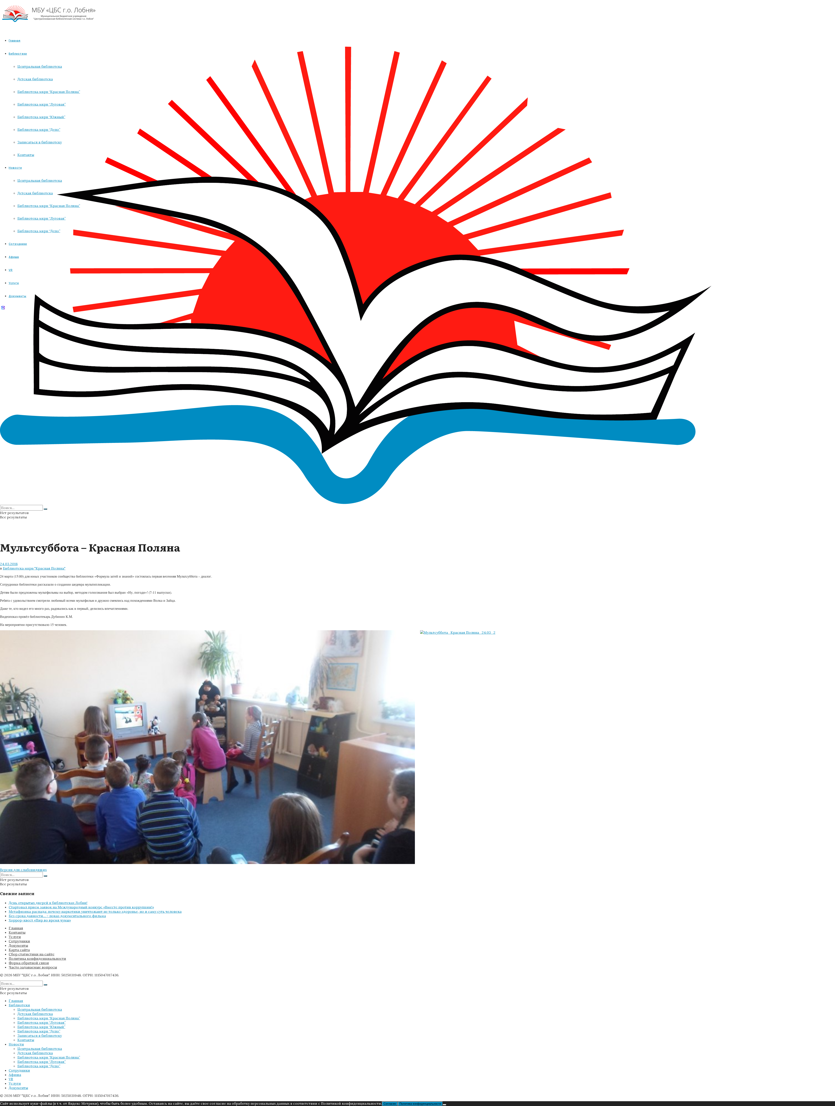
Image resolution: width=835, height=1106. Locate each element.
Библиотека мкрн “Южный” (41, 1027)
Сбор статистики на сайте (31, 954)
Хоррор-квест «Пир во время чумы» (40, 920)
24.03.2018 (9, 564)
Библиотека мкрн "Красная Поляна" (34, 568)
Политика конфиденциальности (37, 958)
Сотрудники (19, 941)
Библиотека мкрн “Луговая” (41, 1022)
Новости (16, 1044)
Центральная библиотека (39, 1009)
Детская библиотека (35, 1014)
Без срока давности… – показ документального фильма (57, 916)
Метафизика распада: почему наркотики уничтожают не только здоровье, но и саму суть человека (95, 911)
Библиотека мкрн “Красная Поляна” (48, 1018)
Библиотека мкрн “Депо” (38, 1031)
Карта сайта (19, 950)
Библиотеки (19, 1005)
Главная (14, 40)
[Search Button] (45, 509)
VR (11, 1079)
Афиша (15, 1074)
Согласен (390, 1103)
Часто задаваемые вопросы (33, 967)
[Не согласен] (444, 1104)
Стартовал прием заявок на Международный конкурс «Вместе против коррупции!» (81, 907)
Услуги (15, 937)
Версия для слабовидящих (23, 869)
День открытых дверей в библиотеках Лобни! (48, 903)
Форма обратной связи (29, 963)
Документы (18, 945)
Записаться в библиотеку (39, 1035)
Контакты (17, 932)
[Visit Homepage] (49, 26)
